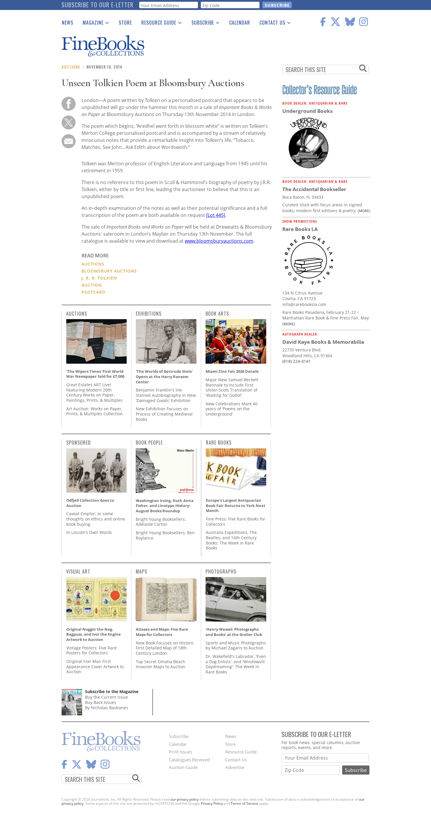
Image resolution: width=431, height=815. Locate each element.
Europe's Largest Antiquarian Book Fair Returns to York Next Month (235, 505)
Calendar (239, 22)
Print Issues (180, 752)
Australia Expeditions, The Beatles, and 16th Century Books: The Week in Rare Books (231, 540)
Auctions (71, 67)
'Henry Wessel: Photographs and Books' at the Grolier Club (234, 632)
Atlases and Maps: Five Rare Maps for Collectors (162, 632)
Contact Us (270, 23)
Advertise (234, 767)
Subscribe (200, 23)
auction (92, 285)
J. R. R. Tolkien (99, 278)
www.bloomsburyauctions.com (219, 241)
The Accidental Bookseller (314, 189)
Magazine (90, 23)
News (67, 22)
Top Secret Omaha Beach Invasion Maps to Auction (160, 664)
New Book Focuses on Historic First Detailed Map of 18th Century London (165, 648)
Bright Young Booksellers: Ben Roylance (165, 535)
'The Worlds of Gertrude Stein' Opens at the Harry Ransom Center (164, 376)
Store (125, 22)
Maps (141, 571)
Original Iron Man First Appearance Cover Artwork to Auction (95, 666)
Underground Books (307, 111)
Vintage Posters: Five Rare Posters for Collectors (91, 650)
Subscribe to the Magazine (111, 691)
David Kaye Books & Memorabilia (323, 341)
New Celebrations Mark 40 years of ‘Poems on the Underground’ (231, 409)
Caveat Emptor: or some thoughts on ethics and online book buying (95, 519)
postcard (93, 292)
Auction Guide (183, 767)
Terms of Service (244, 803)
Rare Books (219, 442)
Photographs (221, 571)
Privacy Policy (212, 803)
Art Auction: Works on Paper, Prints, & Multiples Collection (94, 411)
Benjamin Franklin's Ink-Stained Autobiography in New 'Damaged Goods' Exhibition (166, 395)
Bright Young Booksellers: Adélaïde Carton (161, 521)
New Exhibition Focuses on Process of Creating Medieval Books (164, 414)
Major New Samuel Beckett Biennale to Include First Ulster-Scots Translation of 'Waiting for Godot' (232, 387)
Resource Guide (156, 23)
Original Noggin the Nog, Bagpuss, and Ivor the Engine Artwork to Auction (93, 634)
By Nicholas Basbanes (106, 707)
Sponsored (78, 442)
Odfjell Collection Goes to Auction (90, 503)
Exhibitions (149, 313)
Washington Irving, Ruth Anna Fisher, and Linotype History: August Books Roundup (165, 505)
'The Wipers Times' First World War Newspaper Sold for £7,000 (95, 374)
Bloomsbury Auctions (109, 271)
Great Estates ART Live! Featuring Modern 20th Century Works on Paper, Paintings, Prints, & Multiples (94, 392)
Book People (149, 442)
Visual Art (78, 571)
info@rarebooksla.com (304, 304)
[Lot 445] (215, 215)
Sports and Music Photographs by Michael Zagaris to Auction (236, 645)
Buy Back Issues (100, 702)
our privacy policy (184, 799)
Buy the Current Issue (106, 697)
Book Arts (217, 313)
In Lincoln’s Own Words (89, 532)
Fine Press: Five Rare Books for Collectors (235, 521)
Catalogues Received (189, 760)
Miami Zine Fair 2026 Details (232, 371)
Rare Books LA (300, 229)
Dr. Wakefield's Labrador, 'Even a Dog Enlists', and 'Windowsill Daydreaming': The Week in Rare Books (236, 664)
